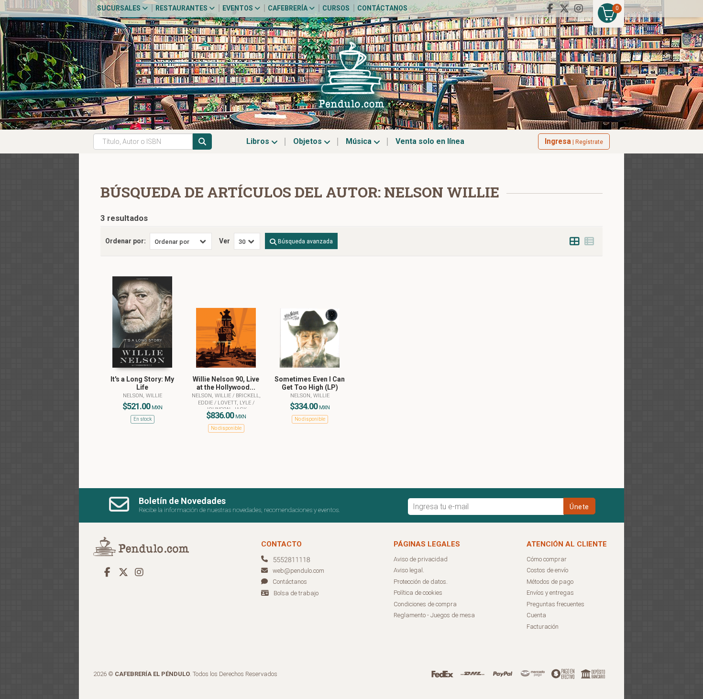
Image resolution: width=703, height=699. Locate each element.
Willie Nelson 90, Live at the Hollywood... (226, 383)
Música (359, 141)
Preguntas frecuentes (555, 604)
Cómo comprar (547, 559)
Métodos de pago (550, 581)
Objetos (308, 141)
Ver (224, 241)
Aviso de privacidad (421, 559)
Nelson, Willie (142, 396)
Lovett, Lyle (235, 403)
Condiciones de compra (425, 604)
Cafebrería (288, 8)
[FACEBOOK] (550, 8)
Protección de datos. (421, 581)
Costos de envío (547, 570)
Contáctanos (382, 8)
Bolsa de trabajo (296, 593)
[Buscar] (202, 141)
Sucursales (119, 8)
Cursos (336, 8)
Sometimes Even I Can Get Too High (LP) (310, 383)
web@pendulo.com (298, 570)
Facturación (543, 626)
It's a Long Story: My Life (142, 383)
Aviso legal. (409, 570)
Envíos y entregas (550, 592)
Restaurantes (182, 8)
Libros (258, 141)
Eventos (238, 8)
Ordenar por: (125, 241)
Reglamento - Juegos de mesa (434, 615)
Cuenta (536, 615)
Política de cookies (418, 592)
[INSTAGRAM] (578, 8)
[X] (564, 8)
